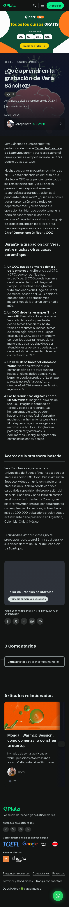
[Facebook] (6, 829)
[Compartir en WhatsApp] (32, 621)
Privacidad (59, 873)
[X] (13, 829)
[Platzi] (10, 6)
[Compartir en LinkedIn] (24, 621)
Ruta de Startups (26, 61)
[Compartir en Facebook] (7, 621)
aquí (49, 539)
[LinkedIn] (28, 829)
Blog (8, 61)
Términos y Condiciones (18, 881)
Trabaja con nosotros (49, 881)
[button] (34, 32)
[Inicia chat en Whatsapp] (58, 896)
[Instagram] (21, 829)
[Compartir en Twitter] (16, 621)
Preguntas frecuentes (16, 873)
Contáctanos (41, 873)
